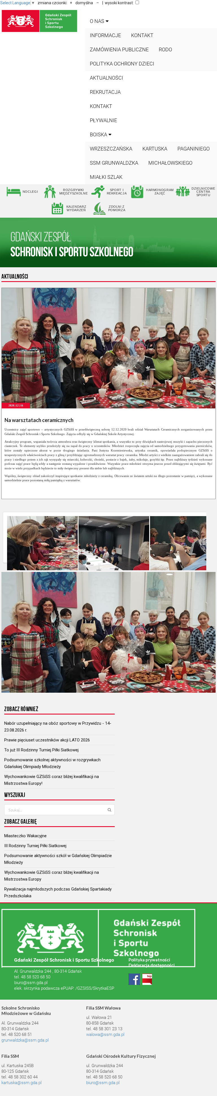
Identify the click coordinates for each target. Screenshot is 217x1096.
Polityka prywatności (149, 959)
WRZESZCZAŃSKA (111, 149)
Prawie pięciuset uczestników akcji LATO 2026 (47, 740)
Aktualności (106, 78)
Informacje (105, 35)
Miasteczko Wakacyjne (25, 835)
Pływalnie (103, 120)
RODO (165, 49)
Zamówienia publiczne (119, 49)
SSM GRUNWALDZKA (114, 163)
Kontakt (142, 35)
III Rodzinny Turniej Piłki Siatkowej (35, 845)
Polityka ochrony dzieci (122, 64)
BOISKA (98, 134)
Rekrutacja (105, 92)
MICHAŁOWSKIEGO (170, 163)
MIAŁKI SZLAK (106, 177)
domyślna (84, 3)
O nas (97, 21)
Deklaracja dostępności (152, 965)
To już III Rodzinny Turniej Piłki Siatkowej (41, 749)
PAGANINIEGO (193, 149)
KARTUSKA (154, 149)
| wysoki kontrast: (118, 3)
